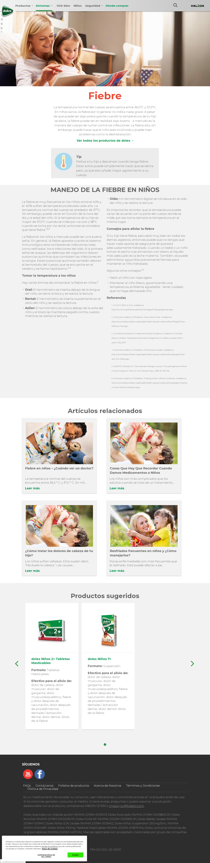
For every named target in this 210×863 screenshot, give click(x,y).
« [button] (16, 662)
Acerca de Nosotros (107, 785)
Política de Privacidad (42, 789)
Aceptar (75, 855)
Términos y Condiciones (143, 785)
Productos (23, 5)
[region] (44, 848)
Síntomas (43, 5)
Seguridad (92, 5)
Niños (78, 5)
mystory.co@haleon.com (126, 806)
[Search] (175, 5)
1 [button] (105, 744)
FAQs (27, 785)
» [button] (192, 662)
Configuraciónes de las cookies (46, 856)
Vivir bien (63, 5)
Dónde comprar (117, 5)
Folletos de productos (73, 785)
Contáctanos (44, 785)
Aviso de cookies (49, 849)
